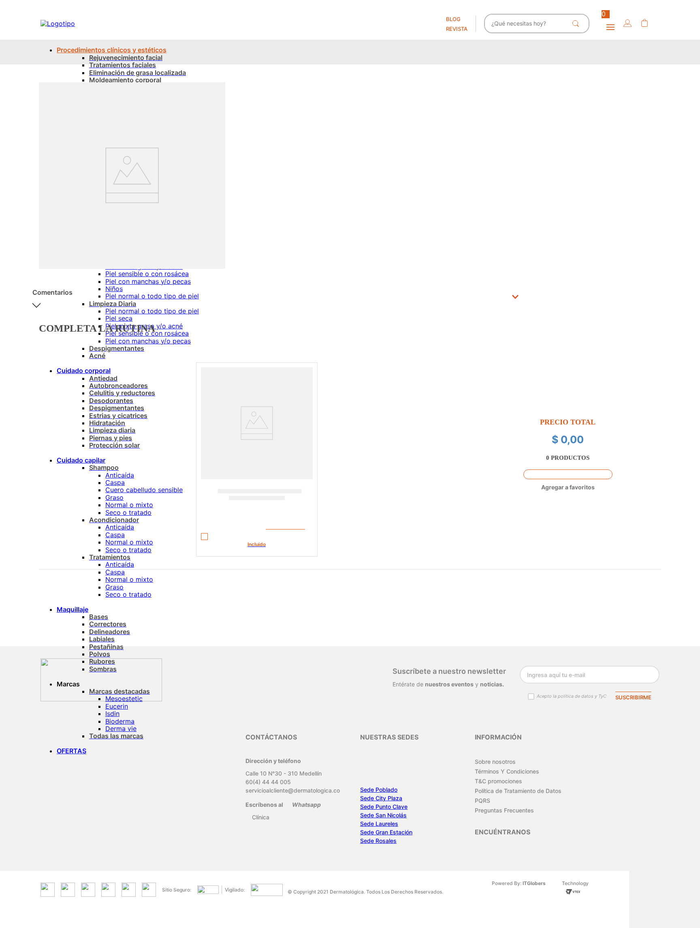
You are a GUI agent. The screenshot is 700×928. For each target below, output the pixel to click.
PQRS (482, 800)
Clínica (260, 817)
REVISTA (456, 29)
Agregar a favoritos (568, 487)
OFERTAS (71, 751)
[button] (627, 23)
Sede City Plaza (381, 798)
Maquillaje (72, 609)
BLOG (453, 19)
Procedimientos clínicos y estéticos (111, 50)
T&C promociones (498, 781)
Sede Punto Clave (384, 806)
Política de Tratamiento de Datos (518, 790)
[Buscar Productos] (577, 23)
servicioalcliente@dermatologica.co (292, 790)
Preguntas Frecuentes (504, 810)
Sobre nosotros (495, 761)
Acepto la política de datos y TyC (571, 696)
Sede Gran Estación (386, 832)
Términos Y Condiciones (507, 771)
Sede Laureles (379, 823)
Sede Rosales (378, 840)
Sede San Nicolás (383, 815)
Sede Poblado (378, 789)
